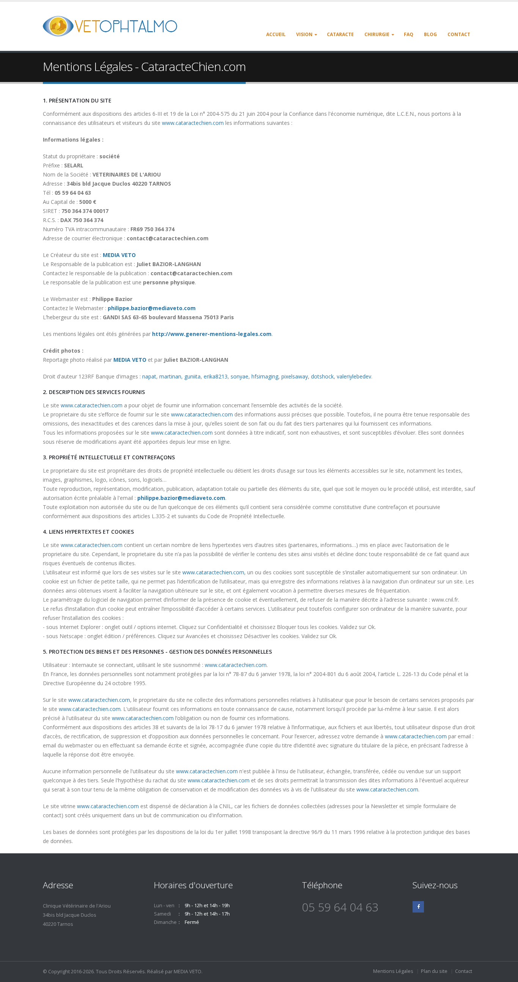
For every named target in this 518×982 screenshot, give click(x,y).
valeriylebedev (354, 376)
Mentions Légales (393, 971)
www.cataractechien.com (193, 122)
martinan (170, 376)
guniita (192, 376)
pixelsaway (294, 376)
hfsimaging (264, 376)
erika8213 (216, 376)
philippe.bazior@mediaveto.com (152, 308)
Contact (463, 971)
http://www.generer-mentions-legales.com (212, 333)
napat (149, 376)
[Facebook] (418, 907)
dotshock (322, 376)
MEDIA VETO (119, 255)
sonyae (239, 376)
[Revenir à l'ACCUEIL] (113, 25)
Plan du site (434, 971)
